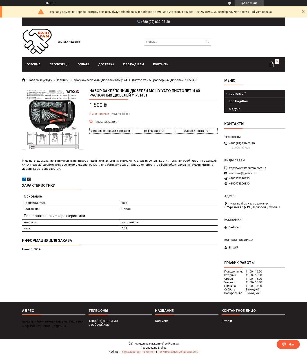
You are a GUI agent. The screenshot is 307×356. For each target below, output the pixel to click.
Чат (291, 344)
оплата (83, 64)
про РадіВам (133, 64)
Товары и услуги (40, 80)
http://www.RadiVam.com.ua (247, 168)
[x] (29, 180)
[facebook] (24, 180)
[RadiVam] (37, 41)
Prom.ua (173, 343)
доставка (106, 64)
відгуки (234, 109)
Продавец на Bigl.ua (154, 347)
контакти (161, 64)
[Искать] (207, 42)
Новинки (62, 80)
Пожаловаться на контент (139, 351)
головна (33, 64)
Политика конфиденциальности (178, 351)
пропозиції (59, 64)
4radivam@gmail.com (243, 173)
